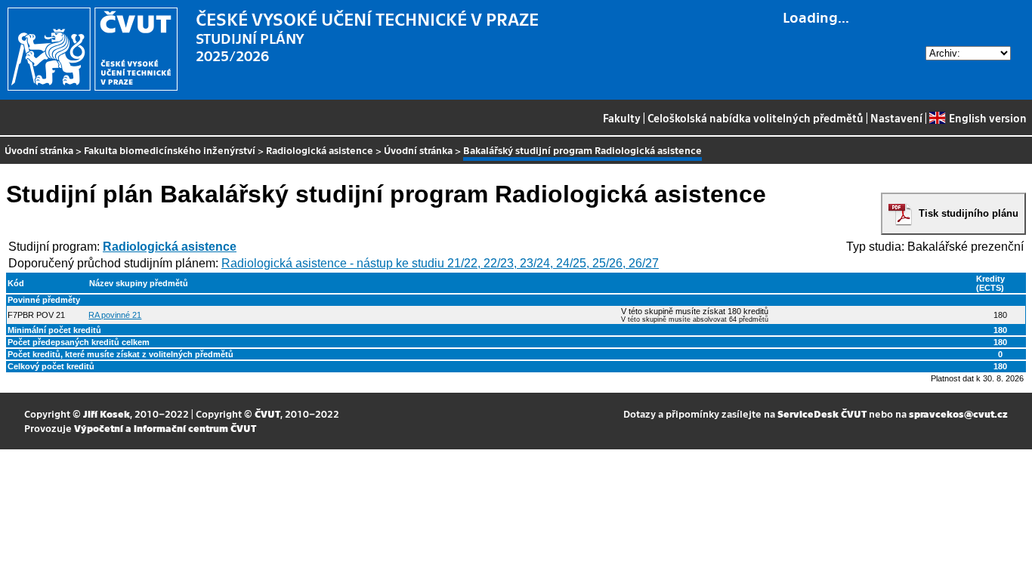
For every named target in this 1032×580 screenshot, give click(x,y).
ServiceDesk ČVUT (822, 413)
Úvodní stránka (39, 150)
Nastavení (896, 118)
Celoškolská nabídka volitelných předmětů (755, 118)
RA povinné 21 (114, 314)
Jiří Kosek (106, 413)
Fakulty (622, 118)
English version (987, 118)
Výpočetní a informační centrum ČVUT (165, 427)
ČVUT (267, 413)
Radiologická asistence (319, 150)
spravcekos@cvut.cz (958, 413)
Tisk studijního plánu (968, 213)
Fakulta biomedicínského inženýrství (169, 150)
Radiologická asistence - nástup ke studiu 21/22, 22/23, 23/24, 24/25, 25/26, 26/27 (440, 263)
